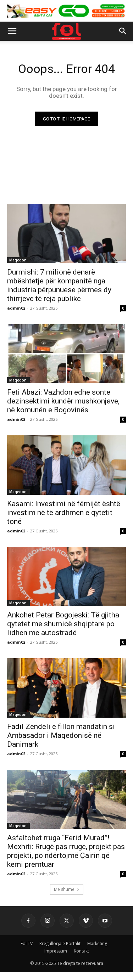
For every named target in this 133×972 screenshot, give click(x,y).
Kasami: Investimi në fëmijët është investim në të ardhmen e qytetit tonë (63, 512)
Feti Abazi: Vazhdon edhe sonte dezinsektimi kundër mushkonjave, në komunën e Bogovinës (63, 401)
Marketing (97, 943)
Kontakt (81, 951)
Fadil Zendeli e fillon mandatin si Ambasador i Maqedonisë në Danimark (61, 735)
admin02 (16, 308)
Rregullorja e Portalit (60, 943)
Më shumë (64, 889)
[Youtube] (105, 921)
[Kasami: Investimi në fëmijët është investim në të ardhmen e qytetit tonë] (66, 465)
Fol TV (27, 943)
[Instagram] (47, 921)
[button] (12, 31)
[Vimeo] (86, 921)
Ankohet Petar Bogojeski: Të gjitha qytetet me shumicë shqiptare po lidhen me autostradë (63, 624)
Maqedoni (18, 260)
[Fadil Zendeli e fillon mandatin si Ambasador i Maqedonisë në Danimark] (66, 688)
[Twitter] (67, 921)
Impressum (55, 951)
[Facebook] (28, 921)
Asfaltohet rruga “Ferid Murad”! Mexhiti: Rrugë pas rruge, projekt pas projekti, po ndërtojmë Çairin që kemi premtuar (66, 851)
